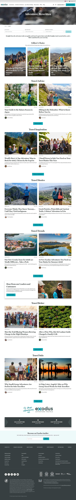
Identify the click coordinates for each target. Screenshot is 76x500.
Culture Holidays (7, 457)
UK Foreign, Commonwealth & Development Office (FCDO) (62, 464)
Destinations (11, 4)
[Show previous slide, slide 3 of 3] (4, 61)
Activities (7, 29)
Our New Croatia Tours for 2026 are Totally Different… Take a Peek (19, 261)
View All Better (38, 349)
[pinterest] (15, 474)
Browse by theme (49, 29)
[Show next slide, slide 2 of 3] (71, 61)
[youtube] (18, 474)
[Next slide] (71, 95)
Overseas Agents (41, 453)
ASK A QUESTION (70, 4)
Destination (28, 29)
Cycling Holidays (7, 455)
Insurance (40, 455)
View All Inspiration (38, 174)
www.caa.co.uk (29, 489)
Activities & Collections (19, 4)
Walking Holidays (8, 453)
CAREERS (69, 447)
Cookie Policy (57, 453)
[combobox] (14, 31)
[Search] (53, 4)
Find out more (11, 294)
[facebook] (6, 474)
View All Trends (38, 275)
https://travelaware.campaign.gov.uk (51, 482)
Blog (44, 4)
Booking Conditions (41, 457)
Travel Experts (57, 459)
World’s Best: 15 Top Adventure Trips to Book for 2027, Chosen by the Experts (20, 159)
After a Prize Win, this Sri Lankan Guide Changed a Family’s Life (55, 333)
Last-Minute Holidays (29, 4)
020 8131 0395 (60, 4)
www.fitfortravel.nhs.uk (66, 485)
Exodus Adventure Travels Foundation (61, 461)
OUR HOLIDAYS (40, 447)
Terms (65, 441)
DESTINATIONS (61, 447)
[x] (9, 474)
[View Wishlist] (56, 4)
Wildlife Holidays (7, 459)
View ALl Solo (38, 401)
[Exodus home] (4, 5)
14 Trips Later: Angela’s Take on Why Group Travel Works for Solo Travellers (54, 385)
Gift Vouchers (24, 459)
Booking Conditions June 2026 (43, 459)
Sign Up (46, 438)
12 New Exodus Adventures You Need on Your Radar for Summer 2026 (55, 261)
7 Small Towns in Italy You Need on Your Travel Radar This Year (54, 159)
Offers (41, 4)
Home (6, 26)
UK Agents (23, 464)
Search (68, 31)
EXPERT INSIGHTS (50, 447)
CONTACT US (7, 447)
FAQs (22, 455)
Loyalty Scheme (24, 461)
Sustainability (24, 453)
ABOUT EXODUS (30, 447)
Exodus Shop (7, 464)
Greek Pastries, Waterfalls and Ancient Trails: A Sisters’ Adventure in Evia (54, 210)
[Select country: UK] (66, 1)
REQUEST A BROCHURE (18, 447)
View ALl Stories (38, 224)
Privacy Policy (61, 441)
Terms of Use (57, 457)
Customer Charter (58, 455)
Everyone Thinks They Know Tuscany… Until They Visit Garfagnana (20, 210)
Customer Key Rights (25, 457)
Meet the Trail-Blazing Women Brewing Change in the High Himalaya (20, 333)
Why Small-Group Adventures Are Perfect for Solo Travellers (18, 385)
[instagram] (12, 474)
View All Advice (38, 123)
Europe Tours (7, 461)
